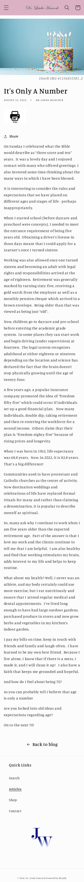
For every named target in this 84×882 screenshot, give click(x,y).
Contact (15, 811)
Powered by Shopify (56, 878)
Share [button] (13, 136)
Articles (15, 789)
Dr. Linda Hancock (35, 878)
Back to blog (45, 744)
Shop (13, 800)
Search (14, 778)
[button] (6, 7)
